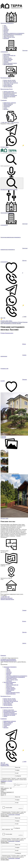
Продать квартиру (7, 86)
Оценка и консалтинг (8, 91)
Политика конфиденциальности (8, 660)
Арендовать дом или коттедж (10, 82)
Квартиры (5, 30)
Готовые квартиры (8, 59)
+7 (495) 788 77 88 (5, 122)
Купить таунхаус (7, 58)
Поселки (5, 32)
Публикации (6, 106)
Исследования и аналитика (10, 92)
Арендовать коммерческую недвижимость (13, 33)
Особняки (5, 61)
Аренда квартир (7, 60)
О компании (4, 100)
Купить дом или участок (9, 80)
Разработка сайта (5, 765)
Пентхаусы (6, 56)
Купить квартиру (7, 85)
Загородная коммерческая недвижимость (11, 237)
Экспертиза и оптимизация (10, 95)
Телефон (17, 770)
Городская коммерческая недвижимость (14, 249)
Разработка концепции (9, 94)
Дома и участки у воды (9, 37)
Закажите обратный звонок (7, 599)
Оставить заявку (5, 147)
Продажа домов (4, 518)
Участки (5, 28)
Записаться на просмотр (6, 598)
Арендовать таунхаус (8, 35)
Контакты (5, 109)
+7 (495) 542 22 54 (14, 122)
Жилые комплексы (8, 64)
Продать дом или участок (9, 81)
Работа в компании (8, 104)
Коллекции (6, 38)
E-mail (16, 773)
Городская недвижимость (9, 682)
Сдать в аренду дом (8, 84)
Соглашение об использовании (8, 659)
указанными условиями (6, 781)
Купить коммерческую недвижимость (12, 34)
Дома (4, 25)
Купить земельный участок (10, 63)
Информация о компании (9, 102)
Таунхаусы (6, 29)
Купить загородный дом (9, 55)
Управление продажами (9, 96)
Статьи (5, 107)
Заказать (3, 782)
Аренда (5, 26)
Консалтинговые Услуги (7, 89)
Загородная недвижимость (7, 23)
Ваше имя (17, 767)
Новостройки (6, 54)
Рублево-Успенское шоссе (7, 333)
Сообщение (18, 776)
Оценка (5, 97)
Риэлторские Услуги (6, 77)
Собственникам (7, 105)
